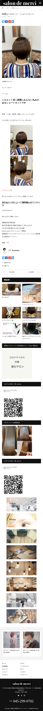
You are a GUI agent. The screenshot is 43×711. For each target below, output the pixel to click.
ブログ (22, 663)
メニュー (5, 672)
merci (9, 262)
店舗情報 (5, 666)
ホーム (4, 663)
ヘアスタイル (24, 666)
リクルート (23, 674)
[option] (11, 643)
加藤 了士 (10, 16)
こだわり (23, 672)
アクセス (5, 674)
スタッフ (5, 669)
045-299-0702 (23, 701)
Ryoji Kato (15, 250)
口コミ (22, 669)
